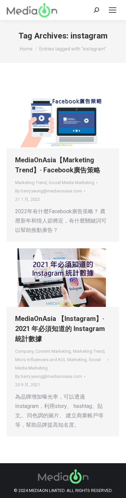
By (48, 190)
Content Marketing (53, 351)
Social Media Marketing (71, 182)
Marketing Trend (31, 182)
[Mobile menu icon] (112, 10)
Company (24, 351)
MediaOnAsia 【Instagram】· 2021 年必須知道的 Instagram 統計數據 (60, 329)
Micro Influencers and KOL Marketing (51, 359)
